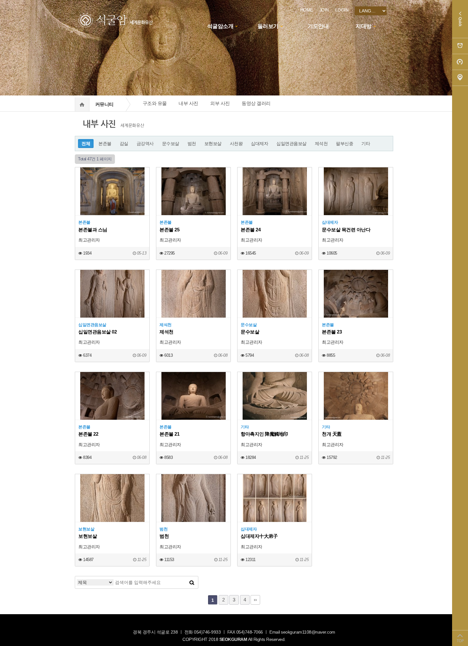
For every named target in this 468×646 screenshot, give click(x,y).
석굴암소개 (220, 26)
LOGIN (342, 9)
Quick (460, 19)
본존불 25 (169, 229)
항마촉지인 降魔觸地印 (264, 434)
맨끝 (255, 600)
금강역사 (145, 143)
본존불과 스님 (92, 229)
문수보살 (170, 143)
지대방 (364, 26)
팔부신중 (344, 143)
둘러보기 (268, 26)
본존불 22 (88, 434)
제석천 (321, 143)
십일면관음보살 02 (97, 331)
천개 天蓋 (332, 434)
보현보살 (213, 143)
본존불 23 (332, 331)
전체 (86, 143)
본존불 (104, 143)
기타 (365, 143)
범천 (192, 143)
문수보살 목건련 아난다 (346, 229)
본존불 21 (169, 434)
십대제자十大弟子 (259, 536)
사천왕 (236, 143)
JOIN (324, 9)
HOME (306, 9)
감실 (124, 143)
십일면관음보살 (291, 143)
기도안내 (318, 26)
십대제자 (259, 143)
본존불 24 (250, 229)
